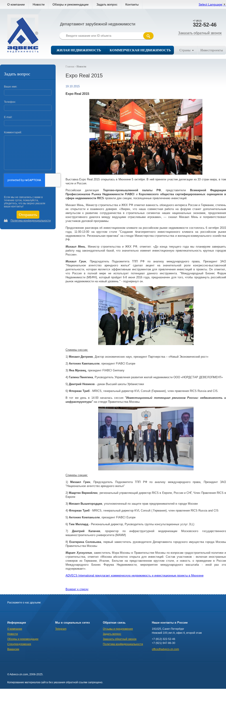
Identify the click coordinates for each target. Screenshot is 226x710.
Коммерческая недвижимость (140, 50)
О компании (16, 4)
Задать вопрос (106, 4)
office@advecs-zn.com (165, 649)
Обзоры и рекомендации (71, 4)
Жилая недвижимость (78, 50)
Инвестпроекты (211, 50)
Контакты (132, 4)
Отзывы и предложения (118, 628)
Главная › (71, 66)
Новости (39, 4)
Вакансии (13, 649)
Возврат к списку (77, 589)
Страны (184, 50)
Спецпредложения (19, 644)
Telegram (60, 628)
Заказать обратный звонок (200, 33)
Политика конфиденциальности (31, 220)
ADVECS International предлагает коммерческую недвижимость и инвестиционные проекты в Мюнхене (134, 575)
